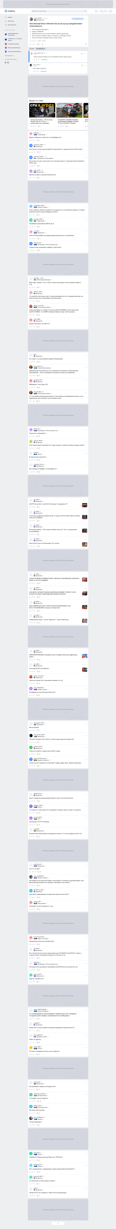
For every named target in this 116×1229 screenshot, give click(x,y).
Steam (40, 807)
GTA (39, 819)
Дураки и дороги (43, 760)
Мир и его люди (43, 938)
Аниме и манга (42, 689)
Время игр (40, 20)
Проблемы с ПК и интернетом (47, 244)
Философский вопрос (44, 280)
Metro (40, 454)
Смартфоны (41, 134)
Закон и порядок (43, 1011)
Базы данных (42, 903)
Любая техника (42, 207)
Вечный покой (42, 1095)
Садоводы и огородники (45, 158)
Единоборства (42, 1107)
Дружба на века (42, 1037)
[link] (42, 116)
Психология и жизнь (44, 307)
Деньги (40, 1119)
